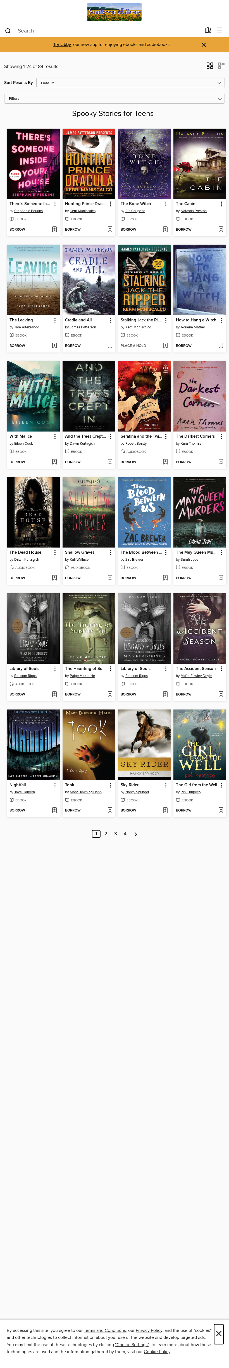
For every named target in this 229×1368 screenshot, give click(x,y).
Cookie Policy (157, 1352)
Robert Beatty (136, 443)
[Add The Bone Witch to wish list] (165, 229)
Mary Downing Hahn (86, 792)
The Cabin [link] (185, 204)
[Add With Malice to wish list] (54, 462)
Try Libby (62, 45)
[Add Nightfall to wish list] (54, 810)
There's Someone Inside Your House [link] (30, 204)
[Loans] (208, 31)
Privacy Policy (149, 1330)
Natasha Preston (194, 211)
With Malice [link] (20, 436)
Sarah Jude (189, 559)
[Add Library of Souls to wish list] (54, 694)
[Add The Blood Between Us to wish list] (165, 578)
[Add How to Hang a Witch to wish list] (220, 346)
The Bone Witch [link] (136, 204)
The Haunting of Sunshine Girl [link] (86, 668)
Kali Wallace (79, 559)
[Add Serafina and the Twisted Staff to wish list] (165, 462)
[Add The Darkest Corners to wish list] (220, 462)
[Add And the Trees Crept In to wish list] (109, 462)
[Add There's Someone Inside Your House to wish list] (54, 229)
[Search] (8, 30)
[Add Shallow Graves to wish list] (109, 578)
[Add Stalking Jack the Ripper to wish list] (165, 346)
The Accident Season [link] (196, 668)
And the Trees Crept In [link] (86, 436)
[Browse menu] (219, 30)
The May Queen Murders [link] (197, 552)
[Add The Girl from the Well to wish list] (220, 810)
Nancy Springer (137, 792)
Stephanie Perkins (28, 211)
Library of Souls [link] (24, 668)
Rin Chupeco (135, 211)
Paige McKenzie (82, 676)
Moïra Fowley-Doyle (196, 676)
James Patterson (83, 327)
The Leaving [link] (21, 320)
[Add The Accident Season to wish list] (220, 694)
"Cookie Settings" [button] (132, 1345)
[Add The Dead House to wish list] (54, 578)
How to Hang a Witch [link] (196, 320)
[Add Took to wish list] (109, 810)
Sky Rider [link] (130, 785)
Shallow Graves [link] (79, 552)
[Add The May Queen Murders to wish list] (220, 578)
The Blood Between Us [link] (142, 552)
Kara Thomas (191, 443)
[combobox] (103, 31)
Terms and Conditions (105, 1330)
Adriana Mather (193, 327)
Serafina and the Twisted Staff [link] (142, 436)
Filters (14, 98)
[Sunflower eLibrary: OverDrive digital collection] (114, 12)
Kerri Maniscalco (83, 211)
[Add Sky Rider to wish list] (165, 810)
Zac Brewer (134, 559)
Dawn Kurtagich (82, 443)
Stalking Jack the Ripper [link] (142, 320)
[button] (209, 67)
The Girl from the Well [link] (196, 785)
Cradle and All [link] (78, 320)
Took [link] (69, 785)
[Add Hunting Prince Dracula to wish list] (109, 229)
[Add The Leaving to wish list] (54, 346)
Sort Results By (18, 82)
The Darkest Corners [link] (195, 436)
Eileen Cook (23, 443)
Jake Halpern (24, 792)
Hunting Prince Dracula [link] (86, 204)
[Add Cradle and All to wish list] (109, 346)
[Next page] (135, 834)
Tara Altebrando (26, 327)
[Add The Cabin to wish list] (220, 229)
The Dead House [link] (25, 552)
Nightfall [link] (17, 785)
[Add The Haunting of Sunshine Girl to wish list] (109, 694)
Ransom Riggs (25, 676)
